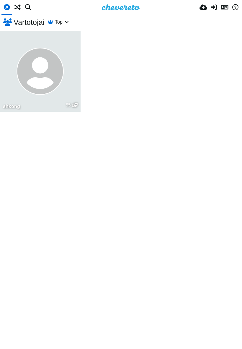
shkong (11, 106)
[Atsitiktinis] (17, 7)
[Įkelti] (203, 7)
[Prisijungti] (214, 7)
